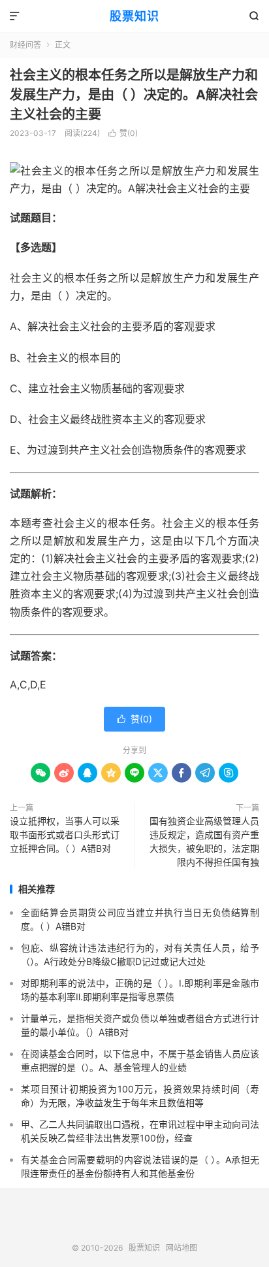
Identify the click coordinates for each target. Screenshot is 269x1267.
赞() (123, 133)
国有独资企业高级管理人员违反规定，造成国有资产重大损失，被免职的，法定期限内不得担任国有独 (204, 841)
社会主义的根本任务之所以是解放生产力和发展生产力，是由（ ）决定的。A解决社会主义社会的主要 (134, 94)
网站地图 (181, 1248)
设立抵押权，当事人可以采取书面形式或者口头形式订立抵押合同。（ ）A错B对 (64, 834)
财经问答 (25, 45)
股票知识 (134, 16)
